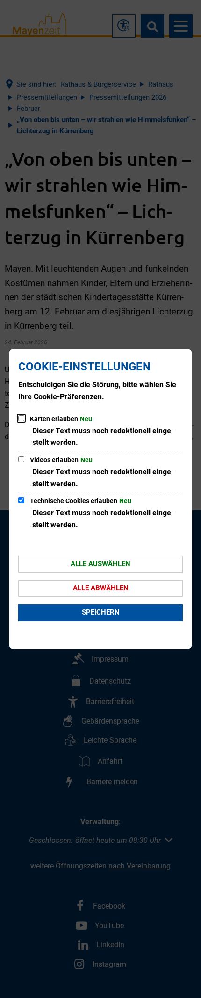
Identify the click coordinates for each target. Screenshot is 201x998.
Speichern (101, 612)
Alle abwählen (101, 588)
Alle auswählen (100, 564)
